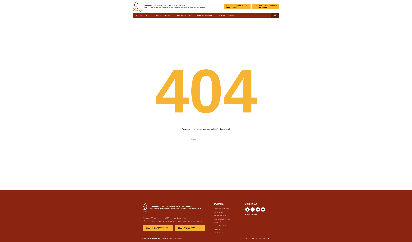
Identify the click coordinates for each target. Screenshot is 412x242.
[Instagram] (253, 209)
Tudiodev (179, 238)
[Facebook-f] (247, 209)
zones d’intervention (204, 15)
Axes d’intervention (164, 15)
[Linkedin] (258, 209)
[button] (275, 16)
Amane (147, 15)
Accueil (139, 15)
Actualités (221, 15)
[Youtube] (263, 209)
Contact (232, 15)
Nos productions (184, 15)
